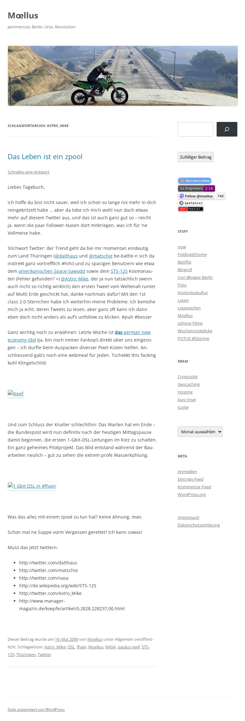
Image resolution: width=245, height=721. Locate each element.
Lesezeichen (189, 308)
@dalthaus (66, 256)
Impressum (188, 517)
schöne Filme (190, 323)
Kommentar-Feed (194, 487)
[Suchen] (227, 129)
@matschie (101, 256)
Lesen (183, 300)
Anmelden (187, 471)
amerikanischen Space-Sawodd (52, 271)
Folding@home (192, 254)
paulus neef (129, 647)
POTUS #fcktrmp (193, 338)
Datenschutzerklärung (199, 525)
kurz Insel (187, 399)
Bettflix (184, 262)
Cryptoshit (188, 376)
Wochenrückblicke (195, 331)
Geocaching (189, 384)
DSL (71, 647)
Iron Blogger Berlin (195, 277)
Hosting (185, 392)
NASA (110, 647)
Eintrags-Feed (191, 479)
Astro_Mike (55, 647)
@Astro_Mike (74, 279)
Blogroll (185, 269)
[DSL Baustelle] (32, 486)
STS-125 (119, 271)
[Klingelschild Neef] (16, 394)
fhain (81, 647)
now (182, 247)
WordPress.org (192, 494)
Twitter (44, 654)
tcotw (183, 407)
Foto (182, 285)
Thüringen (26, 654)
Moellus (94, 639)
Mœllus (23, 15)
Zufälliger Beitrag (196, 157)
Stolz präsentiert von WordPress (36, 709)
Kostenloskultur (193, 292)
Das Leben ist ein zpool (45, 156)
